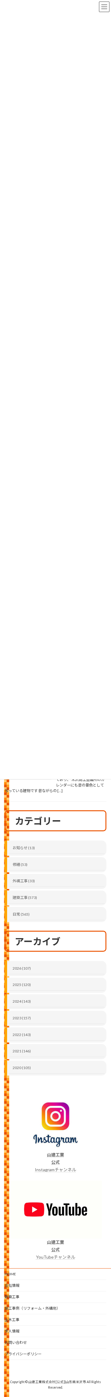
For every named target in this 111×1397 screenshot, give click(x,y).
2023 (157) (22, 1018)
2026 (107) (22, 968)
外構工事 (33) (24, 881)
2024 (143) (22, 1001)
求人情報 (12, 1331)
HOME (10, 1274)
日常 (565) (21, 914)
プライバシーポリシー (23, 1354)
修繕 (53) (20, 864)
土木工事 (12, 1319)
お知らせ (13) (24, 847)
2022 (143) (22, 1034)
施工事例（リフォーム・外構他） (32, 1308)
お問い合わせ (16, 1342)
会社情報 (12, 1285)
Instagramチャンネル (55, 1162)
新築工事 (12, 1296)
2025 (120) (22, 984)
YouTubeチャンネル (55, 1250)
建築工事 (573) (25, 897)
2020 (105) (22, 1067)
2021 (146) (22, 1051)
